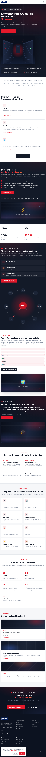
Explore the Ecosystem (8, 280)
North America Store (5, 739)
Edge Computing (19, 726)
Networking (18, 728)
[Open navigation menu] (44, 2)
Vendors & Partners (35, 722)
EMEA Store (3, 741)
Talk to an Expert (23, 31)
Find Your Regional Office (8, 369)
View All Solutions (22, 156)
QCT (38, 198)
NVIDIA (15, 198)
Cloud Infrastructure (20, 720)
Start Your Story (6, 417)
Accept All (22, 753)
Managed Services (20, 730)
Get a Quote (3, 743)
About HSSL (34, 720)
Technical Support (4, 745)
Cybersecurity (19, 724)
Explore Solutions (7, 31)
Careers (33, 724)
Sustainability (34, 726)
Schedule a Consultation (15, 707)
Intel (22, 198)
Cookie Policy (13, 750)
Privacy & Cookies (19, 739)
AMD (19, 198)
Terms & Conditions (20, 743)
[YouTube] (8, 733)
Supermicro (27, 198)
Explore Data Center (7, 132)
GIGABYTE (33, 198)
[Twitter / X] (5, 733)
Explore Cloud (6, 115)
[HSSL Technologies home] (4, 2)
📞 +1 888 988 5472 (32, 707)
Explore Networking (7, 149)
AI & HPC (18, 722)
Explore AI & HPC (7, 192)
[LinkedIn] (2, 733)
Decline (15, 753)
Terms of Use (19, 741)
